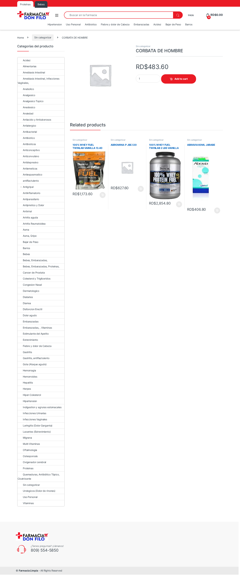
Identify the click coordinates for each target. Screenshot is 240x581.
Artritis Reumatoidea (34, 223)
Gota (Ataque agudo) (35, 364)
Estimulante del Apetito (36, 333)
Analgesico (29, 95)
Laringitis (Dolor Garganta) (37, 425)
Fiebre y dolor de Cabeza (115, 24)
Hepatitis (28, 382)
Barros (188, 24)
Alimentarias (29, 66)
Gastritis (27, 352)
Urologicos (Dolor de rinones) (39, 490)
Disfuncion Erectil (32, 309)
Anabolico (28, 88)
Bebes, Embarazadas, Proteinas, (41, 266)
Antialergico (29, 125)
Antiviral (27, 211)
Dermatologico (31, 290)
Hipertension (55, 24)
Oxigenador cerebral (34, 462)
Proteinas (28, 468)
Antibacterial (30, 131)
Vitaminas (28, 503)
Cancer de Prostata (34, 272)
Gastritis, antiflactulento (36, 358)
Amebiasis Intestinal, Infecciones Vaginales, (38, 80)
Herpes (27, 388)
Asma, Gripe (29, 235)
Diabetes (28, 297)
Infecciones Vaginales (35, 419)
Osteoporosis (30, 456)
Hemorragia (29, 370)
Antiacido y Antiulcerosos (37, 119)
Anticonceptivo (31, 150)
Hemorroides (30, 376)
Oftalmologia (30, 449)
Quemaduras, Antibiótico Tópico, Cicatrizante (39, 476)
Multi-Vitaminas (31, 443)
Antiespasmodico (32, 174)
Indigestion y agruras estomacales (42, 407)
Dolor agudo (30, 315)
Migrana (27, 437)
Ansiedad (28, 113)
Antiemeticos (30, 168)
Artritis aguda (30, 217)
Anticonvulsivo (31, 156)
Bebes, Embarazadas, (35, 260)
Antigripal (28, 186)
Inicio (191, 15)
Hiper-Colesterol (32, 394)
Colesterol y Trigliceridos (36, 278)
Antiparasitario (31, 199)
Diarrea (27, 303)
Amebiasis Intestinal (34, 72)
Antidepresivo (30, 162)
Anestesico (29, 107)
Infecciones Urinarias (34, 413)
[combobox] (118, 15)
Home (20, 37)
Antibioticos (29, 144)
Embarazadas (141, 24)
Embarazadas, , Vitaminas (37, 327)
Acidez (157, 24)
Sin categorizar (42, 37)
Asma (26, 229)
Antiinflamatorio (31, 192)
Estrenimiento (30, 339)
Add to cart (181, 78)
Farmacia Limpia (28, 570)
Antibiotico (91, 24)
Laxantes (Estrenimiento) (37, 431)
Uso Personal (73, 24)
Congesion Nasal (32, 284)
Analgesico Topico (33, 101)
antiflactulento (31, 180)
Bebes (26, 254)
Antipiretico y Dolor (33, 205)
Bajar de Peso (173, 24)
